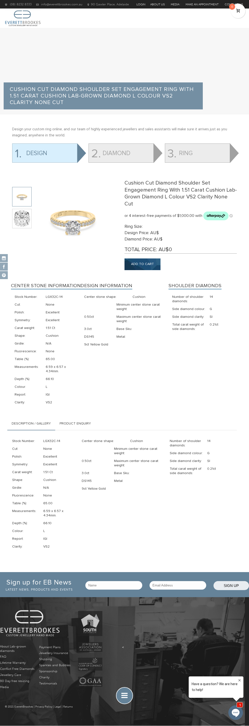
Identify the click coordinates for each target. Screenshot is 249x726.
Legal (57, 706)
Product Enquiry (75, 423)
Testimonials (48, 683)
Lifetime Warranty (13, 662)
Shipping (45, 659)
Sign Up (231, 586)
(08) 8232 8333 (21, 4)
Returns (68, 706)
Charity (44, 677)
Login (140, 4)
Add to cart (142, 264)
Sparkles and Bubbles (55, 665)
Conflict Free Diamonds (17, 669)
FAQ (3, 656)
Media (4, 687)
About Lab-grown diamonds (13, 649)
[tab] (31, 423)
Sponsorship (48, 671)
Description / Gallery (31, 423)
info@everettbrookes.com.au (61, 4)
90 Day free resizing (14, 681)
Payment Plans (50, 647)
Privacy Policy (43, 706)
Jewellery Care (10, 675)
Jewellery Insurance (53, 653)
